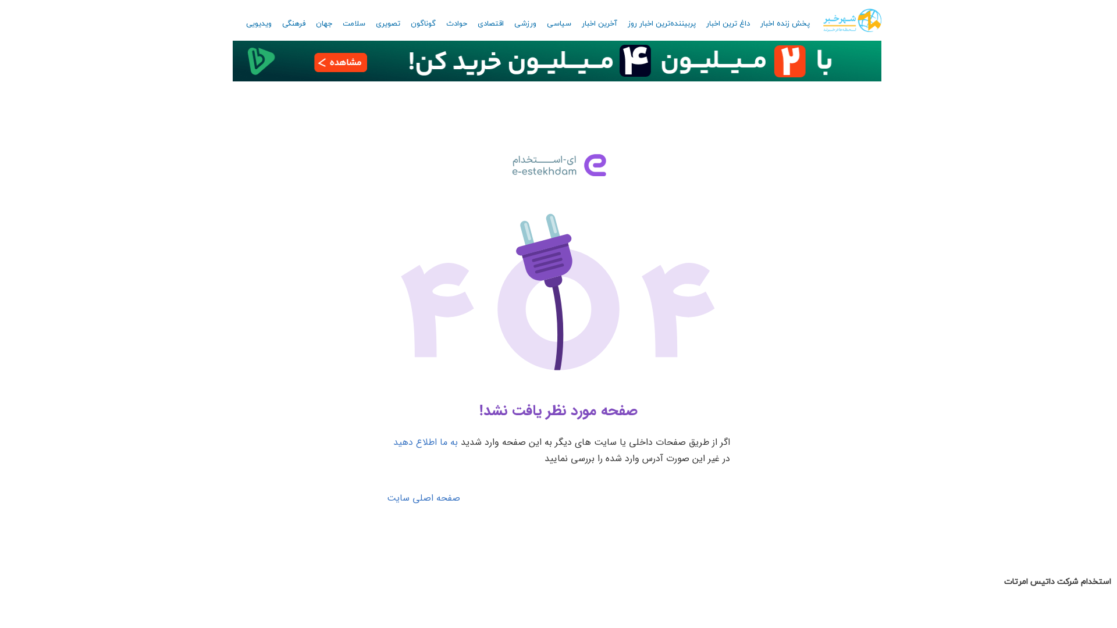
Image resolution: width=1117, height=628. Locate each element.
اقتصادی (491, 24)
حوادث (456, 24)
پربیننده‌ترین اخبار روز (662, 24)
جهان (324, 24)
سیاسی (559, 24)
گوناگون (423, 24)
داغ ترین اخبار (728, 24)
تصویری (388, 24)
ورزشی (525, 24)
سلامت (354, 24)
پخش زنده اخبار (785, 24)
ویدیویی (259, 24)
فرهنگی (293, 24)
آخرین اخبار (599, 24)
